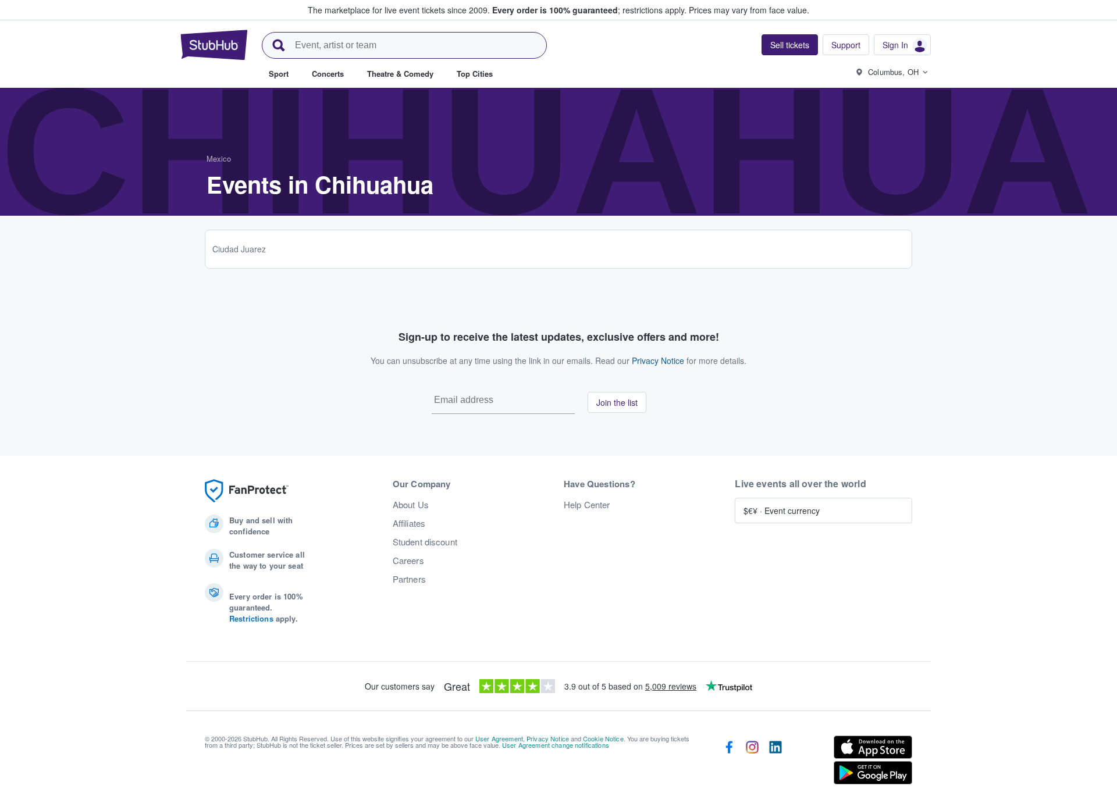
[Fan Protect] (247, 491)
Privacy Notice (658, 360)
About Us (411, 504)
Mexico (219, 158)
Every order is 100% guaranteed (589, 10)
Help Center (587, 504)
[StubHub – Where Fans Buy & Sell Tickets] (214, 45)
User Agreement (499, 738)
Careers (408, 560)
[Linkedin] (775, 762)
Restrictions (251, 618)
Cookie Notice (603, 738)
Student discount (425, 542)
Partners (409, 579)
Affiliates (409, 523)
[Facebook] (729, 762)
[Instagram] (752, 762)
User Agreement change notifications (555, 744)
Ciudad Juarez (239, 249)
